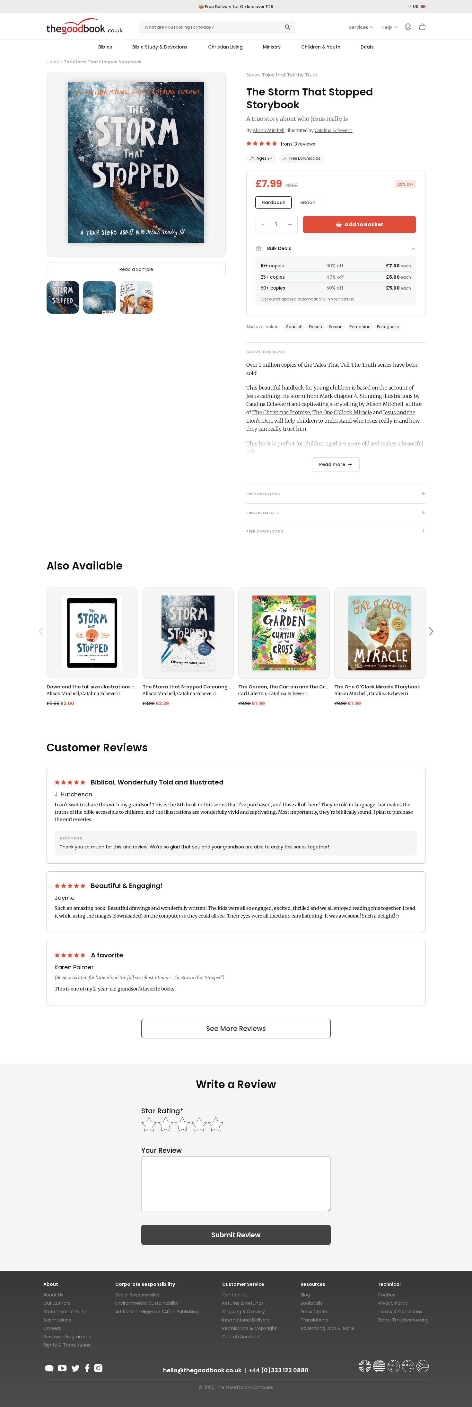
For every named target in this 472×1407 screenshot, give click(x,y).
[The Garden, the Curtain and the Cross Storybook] (284, 633)
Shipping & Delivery (243, 1311)
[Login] (408, 27)
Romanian (360, 326)
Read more (332, 464)
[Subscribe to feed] (49, 1367)
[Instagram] (97, 1367)
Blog (305, 1295)
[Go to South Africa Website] (422, 1363)
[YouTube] (62, 1367)
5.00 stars (71, 782)
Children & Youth (320, 47)
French (315, 326)
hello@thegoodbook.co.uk (202, 1370)
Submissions (57, 1320)
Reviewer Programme (67, 1336)
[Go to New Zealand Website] (408, 1363)
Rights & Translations (66, 1345)
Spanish (294, 326)
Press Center (315, 1311)
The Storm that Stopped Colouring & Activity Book (188, 687)
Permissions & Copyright (249, 1328)
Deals (367, 47)
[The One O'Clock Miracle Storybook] (380, 633)
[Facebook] (87, 1367)
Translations (314, 1320)
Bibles (105, 47)
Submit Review (236, 1235)
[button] (42, 646)
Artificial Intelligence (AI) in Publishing (157, 1311)
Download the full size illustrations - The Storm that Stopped (92, 687)
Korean (336, 326)
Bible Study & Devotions (160, 47)
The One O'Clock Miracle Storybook (377, 687)
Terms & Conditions (400, 1311)
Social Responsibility (137, 1295)
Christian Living (225, 47)
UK (416, 7)
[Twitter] (75, 1367)
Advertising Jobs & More (327, 1328)
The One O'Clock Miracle (342, 412)
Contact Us (235, 1295)
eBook (307, 202)
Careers (52, 1328)
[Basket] (422, 28)
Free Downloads (304, 158)
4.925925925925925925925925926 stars (262, 143)
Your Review (161, 1150)
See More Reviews (236, 1028)
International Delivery (246, 1320)
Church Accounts (242, 1336)
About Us (53, 1295)
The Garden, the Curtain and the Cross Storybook (284, 687)
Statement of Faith (64, 1311)
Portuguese (388, 326)
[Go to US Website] (380, 1363)
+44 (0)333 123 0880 (279, 1370)
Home (53, 62)
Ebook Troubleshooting (403, 1320)
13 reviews (304, 144)
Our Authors (56, 1303)
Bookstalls (311, 1303)
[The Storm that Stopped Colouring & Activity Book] (188, 633)
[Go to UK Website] (365, 1363)
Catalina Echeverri (334, 130)
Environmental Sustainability (147, 1303)
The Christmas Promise (281, 412)
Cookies (386, 1295)
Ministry (272, 47)
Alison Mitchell (268, 130)
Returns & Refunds (243, 1303)
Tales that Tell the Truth (289, 75)
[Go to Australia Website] (394, 1363)
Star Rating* (162, 1110)
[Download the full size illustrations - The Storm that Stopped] (92, 633)
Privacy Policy (393, 1303)
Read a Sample (136, 269)
